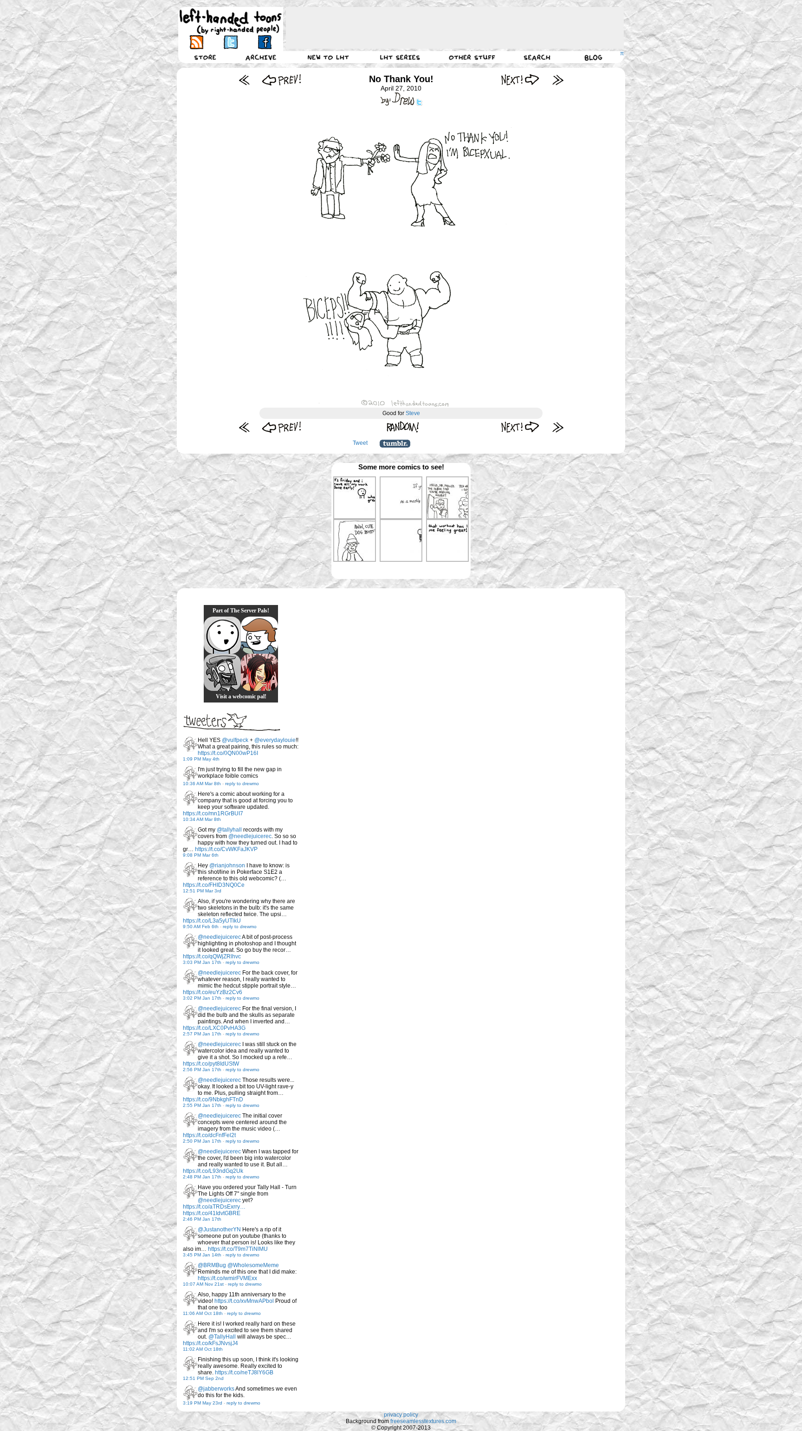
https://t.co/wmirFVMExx (227, 1278)
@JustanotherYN (219, 1229)
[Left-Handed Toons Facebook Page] (264, 42)
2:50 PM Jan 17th (202, 1141)
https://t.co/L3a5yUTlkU (212, 920)
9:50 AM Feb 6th (201, 926)
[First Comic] (244, 79)
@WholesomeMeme (253, 1265)
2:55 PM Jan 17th (202, 1105)
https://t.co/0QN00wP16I (228, 753)
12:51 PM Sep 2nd (203, 1378)
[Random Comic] (403, 427)
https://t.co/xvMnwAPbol (244, 1301)
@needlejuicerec (250, 836)
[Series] (400, 57)
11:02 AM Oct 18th (203, 1349)
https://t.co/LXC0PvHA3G (214, 1028)
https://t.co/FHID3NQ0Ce (214, 885)
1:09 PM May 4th (201, 758)
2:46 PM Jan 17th (202, 1219)
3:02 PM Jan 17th (202, 998)
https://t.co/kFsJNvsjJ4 (210, 1343)
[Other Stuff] (472, 57)
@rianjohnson (227, 865)
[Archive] (261, 57)
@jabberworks (216, 1388)
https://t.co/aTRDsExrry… (214, 1206)
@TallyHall (222, 1336)
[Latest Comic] (557, 79)
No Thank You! (401, 79)
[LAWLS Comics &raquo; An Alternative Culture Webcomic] (259, 672)
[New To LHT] (328, 57)
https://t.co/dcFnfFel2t (209, 1135)
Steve (413, 413)
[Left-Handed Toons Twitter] (230, 42)
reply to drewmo (242, 783)
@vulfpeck (235, 740)
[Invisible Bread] (222, 635)
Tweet (360, 443)
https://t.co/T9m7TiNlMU (238, 1249)
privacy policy (401, 1414)
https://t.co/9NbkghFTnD (213, 1099)
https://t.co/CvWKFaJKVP (226, 849)
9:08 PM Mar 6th (201, 855)
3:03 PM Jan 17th (202, 962)
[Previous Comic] (281, 79)
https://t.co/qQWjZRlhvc (212, 956)
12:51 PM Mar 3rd (202, 890)
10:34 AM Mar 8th (202, 819)
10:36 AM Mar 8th (202, 783)
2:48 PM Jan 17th (202, 1176)
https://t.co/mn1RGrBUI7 (213, 813)
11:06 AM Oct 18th (203, 1313)
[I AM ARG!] (222, 672)
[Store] (205, 57)
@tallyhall (229, 829)
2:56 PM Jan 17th (202, 1069)
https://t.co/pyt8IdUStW (211, 1063)
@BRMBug (212, 1265)
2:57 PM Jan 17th (202, 1033)
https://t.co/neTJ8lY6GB (244, 1372)
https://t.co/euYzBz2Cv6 (212, 992)
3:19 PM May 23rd (202, 1402)
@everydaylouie (275, 740)
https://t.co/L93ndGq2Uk (213, 1171)
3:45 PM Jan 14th (202, 1254)
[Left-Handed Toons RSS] (196, 42)
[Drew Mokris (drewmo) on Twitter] (190, 744)
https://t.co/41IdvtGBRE (211, 1213)
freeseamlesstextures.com (423, 1421)
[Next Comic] (520, 79)
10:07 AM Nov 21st (203, 1284)
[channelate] (259, 635)
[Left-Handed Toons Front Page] (231, 21)
